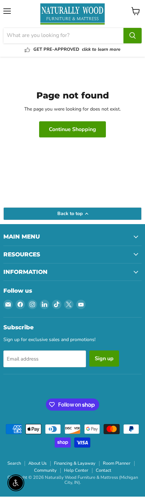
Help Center (76, 470)
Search (14, 463)
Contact (103, 470)
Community (45, 470)
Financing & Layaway (74, 463)
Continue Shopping (72, 129)
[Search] (132, 35)
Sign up (104, 358)
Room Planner (116, 463)
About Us (37, 463)
